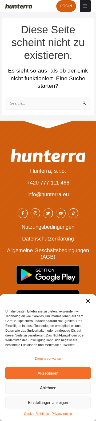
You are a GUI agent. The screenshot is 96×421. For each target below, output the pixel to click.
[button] (88, 301)
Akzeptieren (48, 373)
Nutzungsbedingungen (48, 227)
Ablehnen (48, 388)
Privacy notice (62, 414)
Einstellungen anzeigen (48, 402)
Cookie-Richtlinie (36, 414)
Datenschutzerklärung (48, 239)
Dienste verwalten (48, 358)
